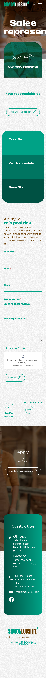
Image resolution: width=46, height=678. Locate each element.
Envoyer (12, 377)
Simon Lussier (27, 637)
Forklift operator (33, 402)
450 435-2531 (27, 586)
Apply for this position (21, 111)
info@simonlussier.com (27, 591)
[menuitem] (34, 4)
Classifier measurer (9, 415)
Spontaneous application (21, 471)
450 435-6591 (26, 576)
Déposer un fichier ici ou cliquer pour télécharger (23, 361)
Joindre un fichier (15, 348)
